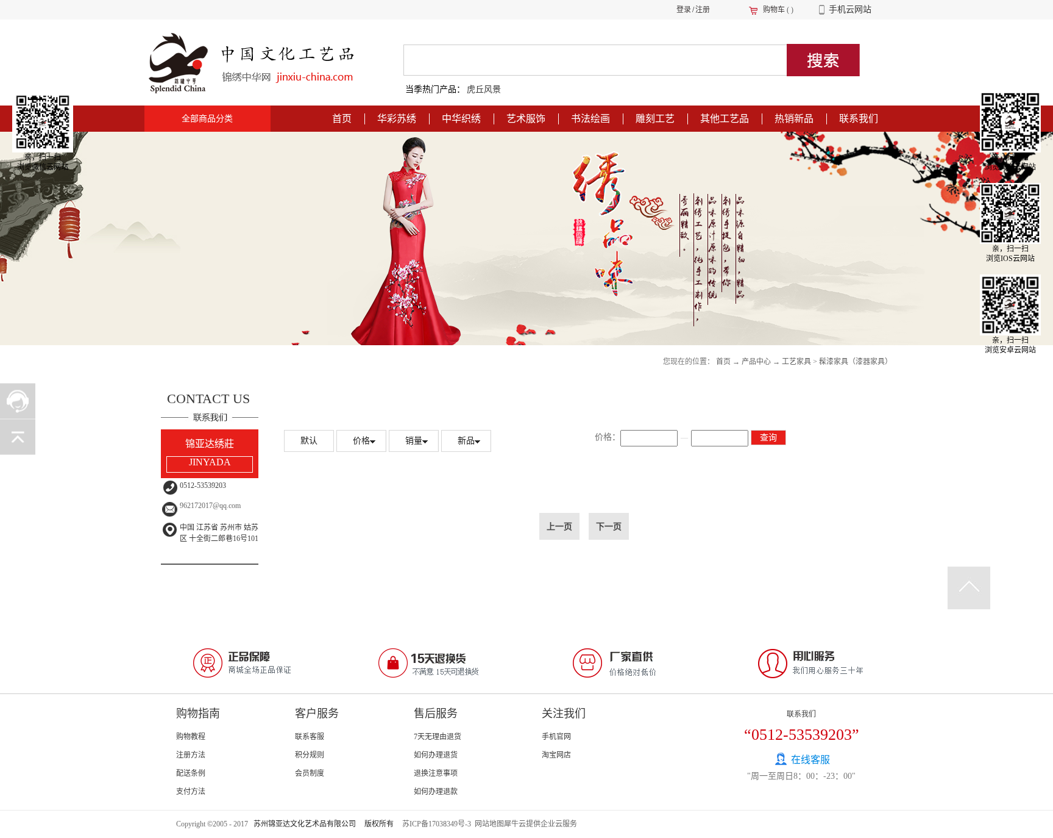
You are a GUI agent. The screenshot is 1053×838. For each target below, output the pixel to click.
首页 (342, 118)
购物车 (774, 9)
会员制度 (309, 773)
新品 (466, 440)
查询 (768, 437)
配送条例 (190, 773)
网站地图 (487, 824)
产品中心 (756, 361)
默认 (308, 440)
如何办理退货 (436, 755)
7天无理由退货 (437, 736)
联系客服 (309, 736)
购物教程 (190, 736)
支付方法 (190, 791)
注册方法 (190, 755)
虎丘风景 (484, 89)
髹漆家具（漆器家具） (855, 361)
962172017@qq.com (210, 505)
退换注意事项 (436, 773)
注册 (702, 9)
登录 (683, 9)
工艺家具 (796, 361)
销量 (413, 440)
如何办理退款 (436, 791)
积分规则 (309, 755)
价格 (361, 440)
